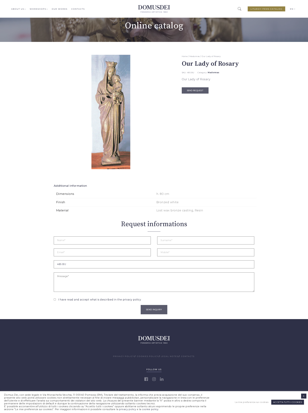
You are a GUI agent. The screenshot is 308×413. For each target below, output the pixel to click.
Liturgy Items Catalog (266, 9)
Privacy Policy (123, 356)
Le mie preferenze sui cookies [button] (252, 402)
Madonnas (194, 56)
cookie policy (150, 409)
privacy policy (132, 299)
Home (185, 56)
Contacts (78, 9)
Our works (59, 9)
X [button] (303, 396)
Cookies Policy (147, 356)
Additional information (70, 185)
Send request (195, 90)
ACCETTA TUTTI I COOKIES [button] (287, 402)
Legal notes (169, 356)
